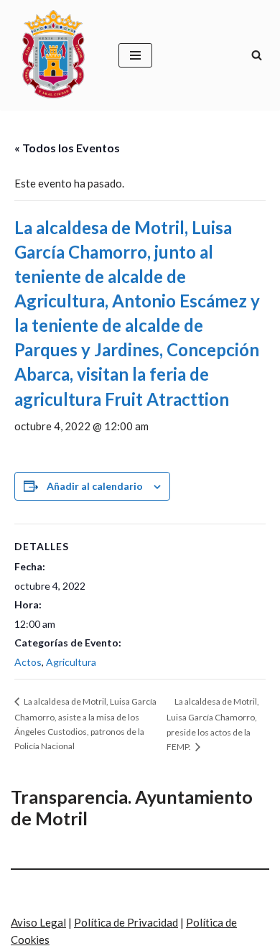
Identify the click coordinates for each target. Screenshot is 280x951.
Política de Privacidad (126, 922)
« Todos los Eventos (67, 147)
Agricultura (71, 662)
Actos (28, 662)
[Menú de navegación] (135, 55)
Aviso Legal (38, 922)
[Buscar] (256, 55)
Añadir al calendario (95, 486)
